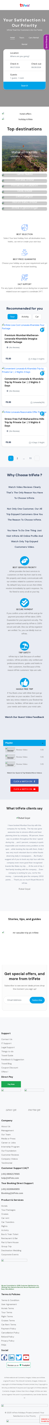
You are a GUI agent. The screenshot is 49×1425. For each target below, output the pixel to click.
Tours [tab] (21, 37)
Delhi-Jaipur (24, 196)
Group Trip (6, 1246)
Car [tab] (37, 316)
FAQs (3, 1344)
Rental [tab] (24, 44)
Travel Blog (6, 1063)
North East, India (24, 202)
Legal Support (8, 1047)
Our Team (6, 1134)
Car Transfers (7, 1222)
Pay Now (11, 1084)
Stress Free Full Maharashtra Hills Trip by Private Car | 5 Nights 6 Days (24, 422)
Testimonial (6, 1163)
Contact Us (6, 1039)
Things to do (7, 1051)
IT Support (6, 1043)
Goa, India (24, 190)
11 (30, 458)
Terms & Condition (10, 1300)
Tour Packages (8, 1210)
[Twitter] (19, 1357)
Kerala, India (24, 179)
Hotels (4, 1206)
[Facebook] (4, 1357)
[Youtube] (26, 1357)
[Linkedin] (11, 1357)
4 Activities (15, 156)
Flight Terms (7, 1316)
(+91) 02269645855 (10, 1189)
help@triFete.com (10, 1178)
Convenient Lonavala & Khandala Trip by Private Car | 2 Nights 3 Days (24, 382)
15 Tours (35, 156)
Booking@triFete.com (12, 1193)
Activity (5, 1230)
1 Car (25, 156)
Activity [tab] (25, 316)
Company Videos (9, 1158)
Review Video (21, 750)
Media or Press (8, 1138)
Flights (4, 1226)
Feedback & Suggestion (12, 1059)
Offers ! (4, 1071)
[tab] (24, 749)
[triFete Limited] (42, 330)
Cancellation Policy (10, 1332)
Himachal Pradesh (24, 185)
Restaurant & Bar (9, 1238)
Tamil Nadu (24, 174)
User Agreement (9, 1304)
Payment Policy (8, 1328)
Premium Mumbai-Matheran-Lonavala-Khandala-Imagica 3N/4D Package (22, 339)
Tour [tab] (12, 316)
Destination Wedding (11, 1250)
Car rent (5, 1218)
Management (7, 1130)
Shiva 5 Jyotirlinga (24, 207)
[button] (37, 5)
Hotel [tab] (12, 37)
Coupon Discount (9, 1067)
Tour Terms (6, 1312)
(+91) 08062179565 (10, 1174)
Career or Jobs (8, 1142)
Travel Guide (7, 1055)
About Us (5, 1126)
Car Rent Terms (8, 1324)
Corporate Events (10, 1254)
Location (14, 52)
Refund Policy (7, 1336)
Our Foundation (8, 1150)
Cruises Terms (8, 1320)
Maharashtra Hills (24, 152)
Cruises (4, 1214)
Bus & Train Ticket (9, 1234)
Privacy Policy (7, 1340)
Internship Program (10, 1146)
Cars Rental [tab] (34, 37)
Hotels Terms (7, 1308)
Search (24, 85)
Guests (13, 74)
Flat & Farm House (10, 1242)
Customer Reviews (10, 1154)
